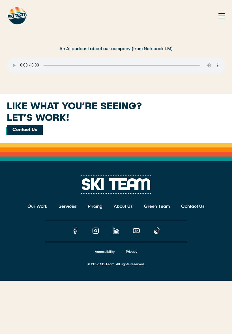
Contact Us (24, 130)
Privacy (131, 252)
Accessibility (105, 252)
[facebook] (75, 230)
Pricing (95, 206)
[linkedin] (116, 230)
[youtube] (136, 230)
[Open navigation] (221, 16)
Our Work (37, 206)
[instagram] (95, 230)
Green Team (157, 206)
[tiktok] (156, 230)
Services (67, 206)
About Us (123, 206)
